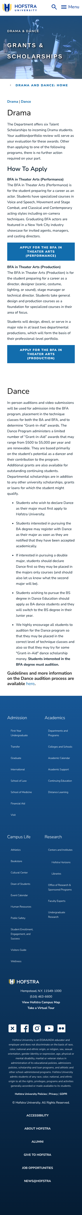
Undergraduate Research (56, 915)
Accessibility (37, 1115)
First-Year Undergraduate (19, 733)
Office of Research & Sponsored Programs (60, 887)
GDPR (63, 1094)
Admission (17, 718)
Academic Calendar (59, 758)
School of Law (19, 781)
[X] (12, 1031)
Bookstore (16, 861)
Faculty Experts (56, 901)
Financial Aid (18, 803)
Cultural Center (19, 873)
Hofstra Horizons (61, 862)
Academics (55, 718)
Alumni (37, 1142)
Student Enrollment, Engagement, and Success (22, 934)
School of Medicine (21, 792)
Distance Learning (58, 792)
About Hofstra (37, 1128)
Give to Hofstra (37, 1155)
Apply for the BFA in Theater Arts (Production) (41, 354)
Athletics (16, 850)
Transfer (15, 747)
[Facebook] (24, 1031)
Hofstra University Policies (31, 1094)
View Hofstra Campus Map (41, 1002)
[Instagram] (37, 1031)
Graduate (16, 758)
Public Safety (18, 918)
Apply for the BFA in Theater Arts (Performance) (41, 251)
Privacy (53, 1094)
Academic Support (58, 769)
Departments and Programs (58, 733)
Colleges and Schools (60, 747)
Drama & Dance (23, 31)
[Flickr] (61, 1031)
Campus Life (18, 837)
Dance (26, 101)
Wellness (16, 961)
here (30, 684)
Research (53, 837)
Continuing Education (60, 781)
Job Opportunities (37, 1168)
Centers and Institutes (60, 850)
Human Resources (21, 907)
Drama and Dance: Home (42, 85)
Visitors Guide (18, 950)
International (18, 769)
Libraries (56, 874)
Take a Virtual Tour (41, 1008)
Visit (13, 815)
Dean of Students (20, 884)
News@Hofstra (37, 1181)
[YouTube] (49, 1031)
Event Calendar (19, 895)
